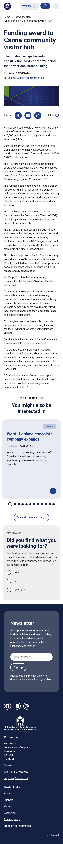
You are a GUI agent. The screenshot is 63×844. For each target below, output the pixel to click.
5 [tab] (26, 504)
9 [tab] (42, 504)
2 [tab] (15, 504)
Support (8, 800)
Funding (10, 77)
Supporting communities (30, 77)
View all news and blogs (31, 517)
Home (7, 17)
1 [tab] (10, 504)
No (16, 581)
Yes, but (19, 590)
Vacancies (10, 812)
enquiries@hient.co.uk (16, 778)
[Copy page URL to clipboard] (37, 115)
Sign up (18, 667)
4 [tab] (22, 504)
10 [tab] (46, 504)
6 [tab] (30, 504)
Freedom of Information (17, 825)
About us (9, 806)
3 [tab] (19, 504)
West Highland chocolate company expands (30, 436)
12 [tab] (53, 504)
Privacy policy (12, 819)
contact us (16, 564)
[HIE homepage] (7, 6)
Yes (19, 572)
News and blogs (24, 17)
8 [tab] (38, 504)
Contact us (10, 765)
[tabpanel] (31, 459)
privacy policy (36, 675)
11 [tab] (50, 504)
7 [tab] (34, 504)
